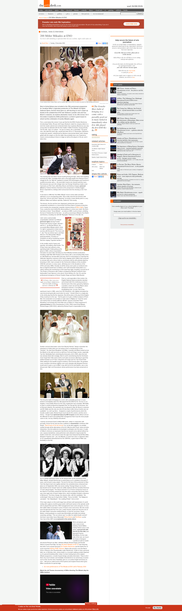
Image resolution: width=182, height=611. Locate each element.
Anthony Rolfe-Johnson (56, 548)
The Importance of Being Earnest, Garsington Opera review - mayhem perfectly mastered (130, 147)
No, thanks (157, 608)
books (126, 10)
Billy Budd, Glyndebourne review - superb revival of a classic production (129, 193)
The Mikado (65, 566)
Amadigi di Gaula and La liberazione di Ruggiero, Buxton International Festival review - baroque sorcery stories (129, 156)
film (62, 10)
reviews (41, 14)
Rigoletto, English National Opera (99, 157)
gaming (110, 10)
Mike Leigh (79, 207)
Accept (148, 608)
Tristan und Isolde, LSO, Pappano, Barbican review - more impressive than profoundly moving (130, 176)
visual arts (98, 10)
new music (48, 10)
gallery (59, 14)
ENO (93, 170)
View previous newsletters (127, 224)
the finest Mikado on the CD (70, 544)
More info (95, 609)
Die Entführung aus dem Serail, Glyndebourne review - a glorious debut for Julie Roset (130, 130)
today (41, 10)
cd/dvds (118, 10)
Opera (45, 17)
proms (75, 14)
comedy (84, 10)
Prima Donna (68, 517)
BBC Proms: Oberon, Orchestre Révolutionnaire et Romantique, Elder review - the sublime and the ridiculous (130, 120)
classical (69, 10)
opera (57, 10)
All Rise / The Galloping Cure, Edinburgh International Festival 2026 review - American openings (129, 100)
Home (40, 17)
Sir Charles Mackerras (67, 546)
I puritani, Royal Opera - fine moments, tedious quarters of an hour (128, 185)
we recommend (98, 14)
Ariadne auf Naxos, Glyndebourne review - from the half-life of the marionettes (130, 139)
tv (105, 10)
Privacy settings (91, 603)
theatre (76, 10)
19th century (95, 166)
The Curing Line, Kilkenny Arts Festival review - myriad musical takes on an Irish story (129, 110)
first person (85, 14)
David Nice (45, 43)
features (50, 14)
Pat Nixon (78, 517)
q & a (68, 14)
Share (99, 43)
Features (94, 164)
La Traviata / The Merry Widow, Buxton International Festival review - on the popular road (130, 166)
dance (91, 10)
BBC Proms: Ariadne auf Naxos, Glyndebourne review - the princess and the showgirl (130, 90)
